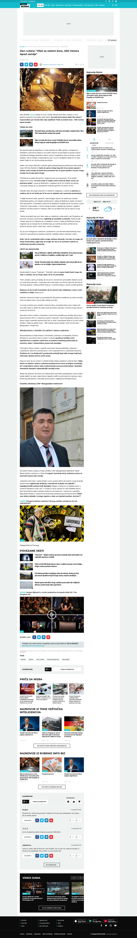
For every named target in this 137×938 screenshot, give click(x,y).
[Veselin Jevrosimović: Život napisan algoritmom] (30, 723)
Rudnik (23, 659)
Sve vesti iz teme (52, 746)
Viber (33, 646)
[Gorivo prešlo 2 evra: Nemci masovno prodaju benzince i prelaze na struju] (101, 295)
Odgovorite (28, 820)
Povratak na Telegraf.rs (28, 1)
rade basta (65, 659)
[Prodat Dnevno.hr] (52, 764)
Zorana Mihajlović (53, 659)
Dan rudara (40, 659)
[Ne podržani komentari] (79, 802)
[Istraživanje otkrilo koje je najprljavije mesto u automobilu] (91, 340)
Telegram (40, 646)
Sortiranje (70, 798)
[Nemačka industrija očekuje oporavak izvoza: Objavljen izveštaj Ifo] (74, 723)
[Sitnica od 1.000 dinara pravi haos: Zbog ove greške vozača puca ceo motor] (91, 315)
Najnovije (94, 72)
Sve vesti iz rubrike (52, 787)
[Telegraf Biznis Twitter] (109, 1)
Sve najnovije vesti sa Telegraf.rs (102, 195)
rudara (32, 115)
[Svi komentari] (68, 802)
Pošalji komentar (67, 669)
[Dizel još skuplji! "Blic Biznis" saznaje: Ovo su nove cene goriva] (43, 688)
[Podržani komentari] (74, 802)
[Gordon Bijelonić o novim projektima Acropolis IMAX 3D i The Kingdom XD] (33, 888)
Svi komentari (52, 865)
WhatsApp (26, 646)
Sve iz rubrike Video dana (51, 908)
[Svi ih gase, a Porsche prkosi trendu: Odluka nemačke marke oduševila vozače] (91, 323)
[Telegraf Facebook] (106, 1)
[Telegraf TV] (116, 1)
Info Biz (22, 46)
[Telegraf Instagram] (112, 1)
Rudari (31, 659)
